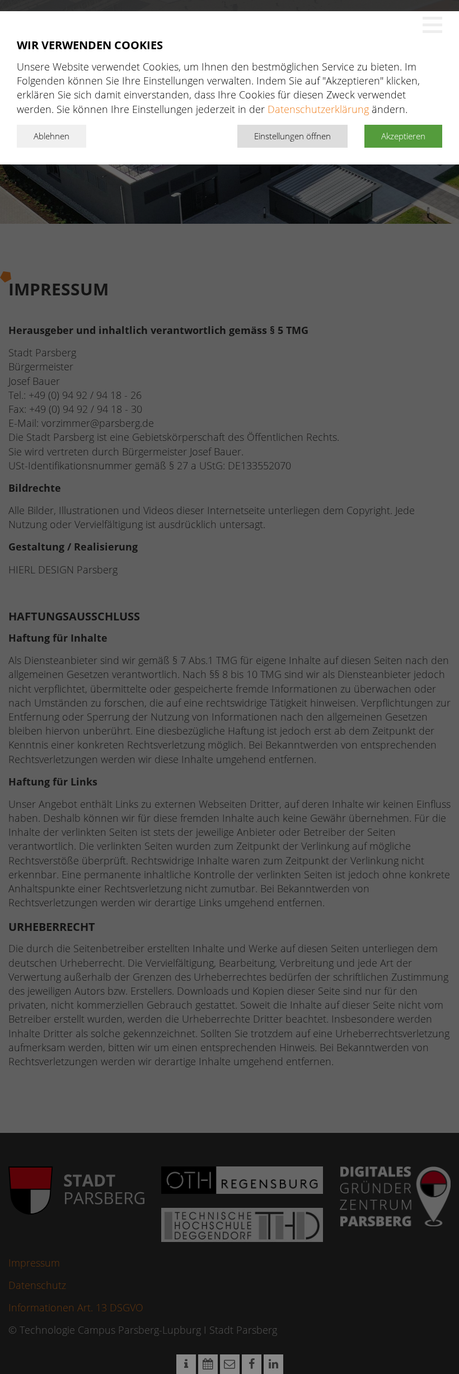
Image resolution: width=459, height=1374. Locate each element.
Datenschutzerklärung (318, 109)
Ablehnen (51, 136)
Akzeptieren (403, 136)
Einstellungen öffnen (292, 136)
